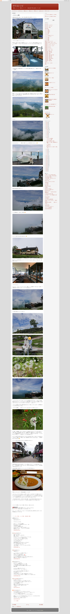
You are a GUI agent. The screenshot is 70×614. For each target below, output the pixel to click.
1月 (47, 154)
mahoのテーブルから (48, 188)
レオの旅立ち (49, 144)
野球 (45, 64)
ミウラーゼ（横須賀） (50, 138)
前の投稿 (41, 604)
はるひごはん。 (47, 180)
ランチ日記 (46, 183)
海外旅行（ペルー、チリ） (49, 49)
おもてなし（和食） (48, 27)
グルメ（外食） (17, 516)
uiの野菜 (46, 187)
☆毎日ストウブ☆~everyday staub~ (50, 174)
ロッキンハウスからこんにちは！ (50, 181)
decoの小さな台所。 (48, 186)
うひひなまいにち (47, 179)
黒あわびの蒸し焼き (52, 94)
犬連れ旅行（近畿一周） (48, 51)
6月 (47, 137)
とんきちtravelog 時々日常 (49, 193)
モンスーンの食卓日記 (48, 207)
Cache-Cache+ (47, 205)
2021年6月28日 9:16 (17, 558)
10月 (47, 132)
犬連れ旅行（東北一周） (48, 57)
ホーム (27, 604)
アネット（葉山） (51, 77)
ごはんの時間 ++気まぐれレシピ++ (50, 178)
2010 (47, 168)
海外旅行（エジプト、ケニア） (49, 45)
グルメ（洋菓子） (47, 30)
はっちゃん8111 (15, 578)
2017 (47, 159)
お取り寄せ (46, 28)
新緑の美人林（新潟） (52, 106)
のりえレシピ (18, 6)
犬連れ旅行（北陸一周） (48, 60)
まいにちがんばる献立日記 (49, 199)
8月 (47, 134)
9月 (47, 133)
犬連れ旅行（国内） (28, 516)
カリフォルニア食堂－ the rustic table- (51, 175)
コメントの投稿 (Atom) (17, 606)
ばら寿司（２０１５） (52, 82)
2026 (47, 122)
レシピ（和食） (22, 516)
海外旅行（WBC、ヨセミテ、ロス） (50, 42)
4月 (47, 150)
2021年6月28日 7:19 (17, 547)
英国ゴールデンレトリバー (49, 41)
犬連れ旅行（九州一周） (48, 52)
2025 (47, 123)
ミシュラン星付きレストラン (49, 35)
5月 (47, 149)
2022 (47, 127)
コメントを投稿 (16, 600)
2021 (47, 128)
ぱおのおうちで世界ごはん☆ (49, 189)
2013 (47, 164)
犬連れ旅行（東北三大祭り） (49, 58)
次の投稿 (14, 604)
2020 (47, 155)
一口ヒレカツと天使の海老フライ (51, 104)
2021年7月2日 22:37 (17, 587)
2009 (47, 169)
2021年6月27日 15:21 (17, 530)
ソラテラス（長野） (50, 139)
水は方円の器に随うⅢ (48, 208)
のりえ (14, 590)
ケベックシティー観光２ (50, 87)
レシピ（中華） (47, 37)
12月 (47, 129)
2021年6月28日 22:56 (17, 575)
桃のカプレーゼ (52, 114)
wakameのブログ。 (48, 190)
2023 (47, 126)
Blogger (42, 610)
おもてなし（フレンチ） (48, 26)
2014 (47, 163)
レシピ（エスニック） (48, 36)
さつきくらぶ (47, 204)
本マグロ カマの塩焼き (52, 68)
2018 (47, 158)
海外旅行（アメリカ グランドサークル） (51, 43)
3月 (47, 151)
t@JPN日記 (46, 182)
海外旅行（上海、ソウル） (49, 50)
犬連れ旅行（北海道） (48, 59)
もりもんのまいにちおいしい (49, 206)
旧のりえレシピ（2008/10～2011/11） (50, 16)
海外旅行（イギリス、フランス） (50, 44)
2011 (47, 167)
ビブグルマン (47, 34)
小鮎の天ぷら (49, 145)
